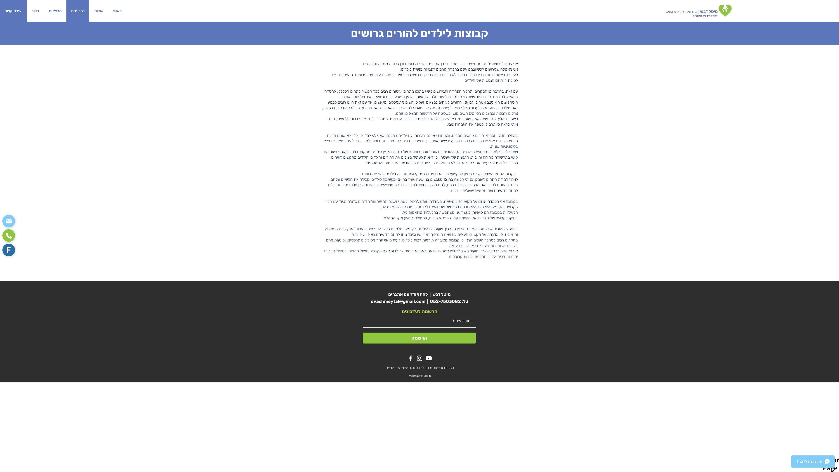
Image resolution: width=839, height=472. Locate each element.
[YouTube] (428, 358)
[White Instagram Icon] (419, 358)
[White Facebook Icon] (410, 358)
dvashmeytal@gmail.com (398, 301)
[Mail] (8, 221)
